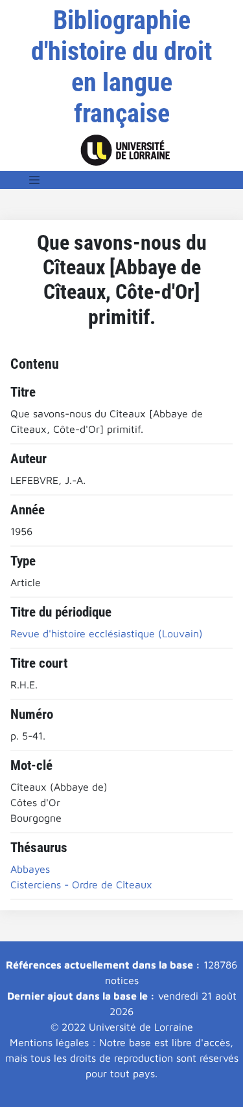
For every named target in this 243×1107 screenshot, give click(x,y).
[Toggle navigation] (34, 180)
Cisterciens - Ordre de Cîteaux (81, 884)
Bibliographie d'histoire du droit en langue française (121, 67)
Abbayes (30, 869)
